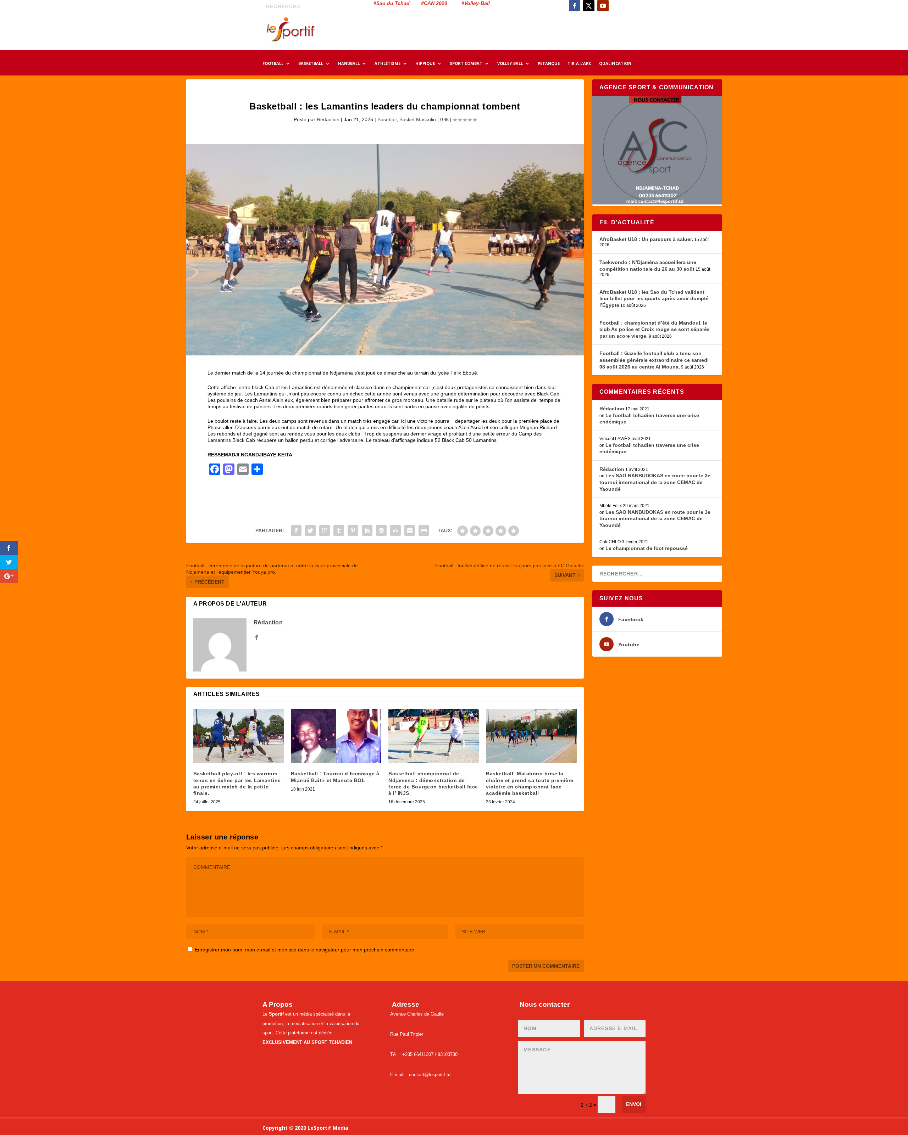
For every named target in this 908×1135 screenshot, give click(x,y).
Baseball (387, 119)
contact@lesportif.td (429, 1074)
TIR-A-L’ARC (579, 64)
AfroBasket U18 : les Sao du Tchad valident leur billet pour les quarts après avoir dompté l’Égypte (654, 298)
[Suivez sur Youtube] (603, 5)
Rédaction (328, 119)
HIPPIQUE (425, 64)
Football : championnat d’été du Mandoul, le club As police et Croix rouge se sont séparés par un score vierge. (654, 329)
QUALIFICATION (615, 64)
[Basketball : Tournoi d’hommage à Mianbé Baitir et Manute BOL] (336, 736)
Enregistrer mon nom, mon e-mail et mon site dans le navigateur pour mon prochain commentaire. (305, 950)
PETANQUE (549, 64)
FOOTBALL (272, 64)
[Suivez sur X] (588, 5)
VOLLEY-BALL (510, 64)
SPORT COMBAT (466, 64)
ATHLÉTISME (387, 64)
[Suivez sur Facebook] (574, 5)
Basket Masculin (417, 119)
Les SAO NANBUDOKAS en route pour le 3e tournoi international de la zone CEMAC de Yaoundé (654, 482)
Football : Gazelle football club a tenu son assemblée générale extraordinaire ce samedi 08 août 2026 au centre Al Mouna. (654, 359)
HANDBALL (349, 64)
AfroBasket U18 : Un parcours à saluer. (646, 239)
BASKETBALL (310, 64)
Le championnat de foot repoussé (646, 548)
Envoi (633, 1104)
